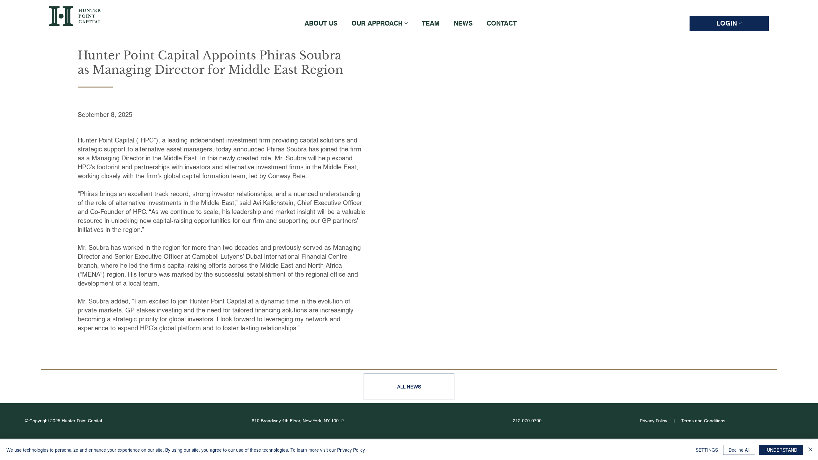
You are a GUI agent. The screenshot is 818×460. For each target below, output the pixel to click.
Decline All (739, 450)
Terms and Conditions (703, 420)
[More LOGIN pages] (740, 23)
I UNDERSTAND (780, 450)
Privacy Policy (653, 420)
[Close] (810, 450)
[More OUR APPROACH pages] (406, 23)
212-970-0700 (527, 420)
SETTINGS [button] (707, 450)
